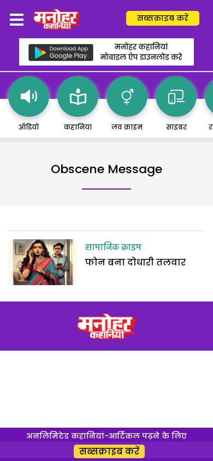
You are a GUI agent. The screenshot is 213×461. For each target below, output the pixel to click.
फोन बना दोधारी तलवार (135, 262)
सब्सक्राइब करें (162, 18)
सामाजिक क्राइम (113, 248)
